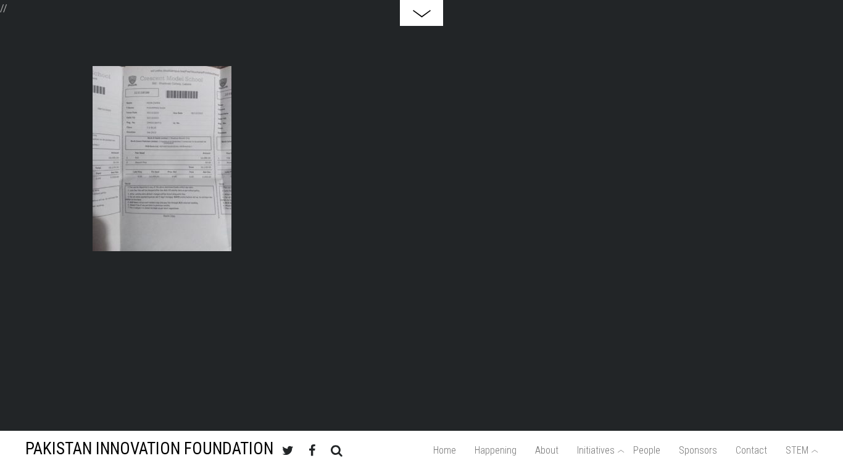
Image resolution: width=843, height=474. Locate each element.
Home (444, 450)
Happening (496, 450)
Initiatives (596, 450)
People (646, 450)
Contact (751, 450)
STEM (797, 450)
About (547, 450)
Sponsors (698, 450)
